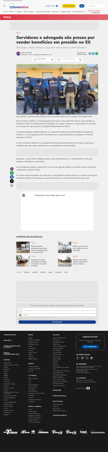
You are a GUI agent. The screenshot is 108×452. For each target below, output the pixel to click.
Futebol (6, 390)
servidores (58, 272)
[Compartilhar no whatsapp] (12, 173)
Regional (6, 414)
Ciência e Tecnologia (34, 340)
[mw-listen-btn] (12, 169)
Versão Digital (32, 411)
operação (35, 272)
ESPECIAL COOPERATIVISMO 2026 (11, 353)
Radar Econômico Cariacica (11, 365)
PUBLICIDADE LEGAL (59, 396)
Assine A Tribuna (69, 6)
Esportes (6, 386)
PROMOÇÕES (57, 390)
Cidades (6, 367)
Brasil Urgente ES (33, 385)
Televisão (30, 356)
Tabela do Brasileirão (9, 398)
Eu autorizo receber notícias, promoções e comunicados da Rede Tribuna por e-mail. (35, 317)
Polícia (18, 33)
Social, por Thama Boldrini (60, 381)
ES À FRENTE (57, 350)
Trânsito (6, 371)
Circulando (31, 401)
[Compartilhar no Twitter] (12, 181)
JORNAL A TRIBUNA (34, 406)
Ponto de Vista (32, 391)
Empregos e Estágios (9, 384)
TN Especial (31, 389)
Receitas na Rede (8, 410)
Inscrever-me (57, 322)
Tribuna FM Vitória (33, 366)
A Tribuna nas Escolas (34, 418)
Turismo (6, 400)
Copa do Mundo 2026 (10, 395)
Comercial (55, 406)
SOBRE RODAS (32, 359)
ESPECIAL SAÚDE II (28, 11)
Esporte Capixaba (9, 388)
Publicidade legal (78, 11)
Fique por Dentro (33, 378)
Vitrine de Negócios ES (59, 346)
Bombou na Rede (33, 342)
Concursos (6, 381)
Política (6, 377)
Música (30, 354)
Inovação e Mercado (58, 342)
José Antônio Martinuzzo (60, 375)
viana (65, 272)
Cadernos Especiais (33, 413)
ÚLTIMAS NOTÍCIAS (10, 335)
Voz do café (56, 340)
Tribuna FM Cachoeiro (34, 368)
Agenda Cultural (8, 406)
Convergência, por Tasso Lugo (61, 370)
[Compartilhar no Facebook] (12, 177)
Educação (6, 369)
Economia (6, 379)
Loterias (30, 346)
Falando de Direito (58, 373)
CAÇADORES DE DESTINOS (43, 11)
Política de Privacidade (59, 410)
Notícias (30, 337)
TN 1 (29, 380)
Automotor (31, 395)
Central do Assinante (34, 422)
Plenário (55, 363)
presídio (43, 272)
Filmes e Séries (32, 352)
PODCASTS (55, 11)
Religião (6, 375)
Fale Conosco (56, 408)
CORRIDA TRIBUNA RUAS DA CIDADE (12, 346)
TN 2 (29, 382)
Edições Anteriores (33, 420)
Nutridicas (55, 361)
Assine (30, 409)
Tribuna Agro (7, 362)
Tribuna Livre (56, 356)
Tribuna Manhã (32, 387)
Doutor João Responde (59, 337)
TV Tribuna (18, 11)
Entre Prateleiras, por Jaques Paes (61, 368)
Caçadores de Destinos (34, 399)
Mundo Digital (57, 359)
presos (50, 272)
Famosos (6, 408)
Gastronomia (7, 412)
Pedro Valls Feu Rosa (59, 379)
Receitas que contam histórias (36, 393)
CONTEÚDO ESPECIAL (60, 415)
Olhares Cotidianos (58, 377)
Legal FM (30, 370)
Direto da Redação (58, 348)
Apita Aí (30, 397)
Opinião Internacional (59, 385)
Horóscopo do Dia (33, 344)
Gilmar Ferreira (57, 352)
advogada (26, 272)
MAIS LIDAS (7, 340)
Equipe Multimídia (58, 404)
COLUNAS (56, 335)
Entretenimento (8, 404)
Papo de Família (57, 354)
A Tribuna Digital (65, 11)
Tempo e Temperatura (10, 402)
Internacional (32, 348)
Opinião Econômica (58, 383)
